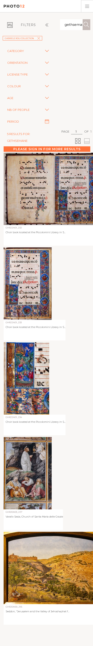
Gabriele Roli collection (19, 38)
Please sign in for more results (47, 149)
